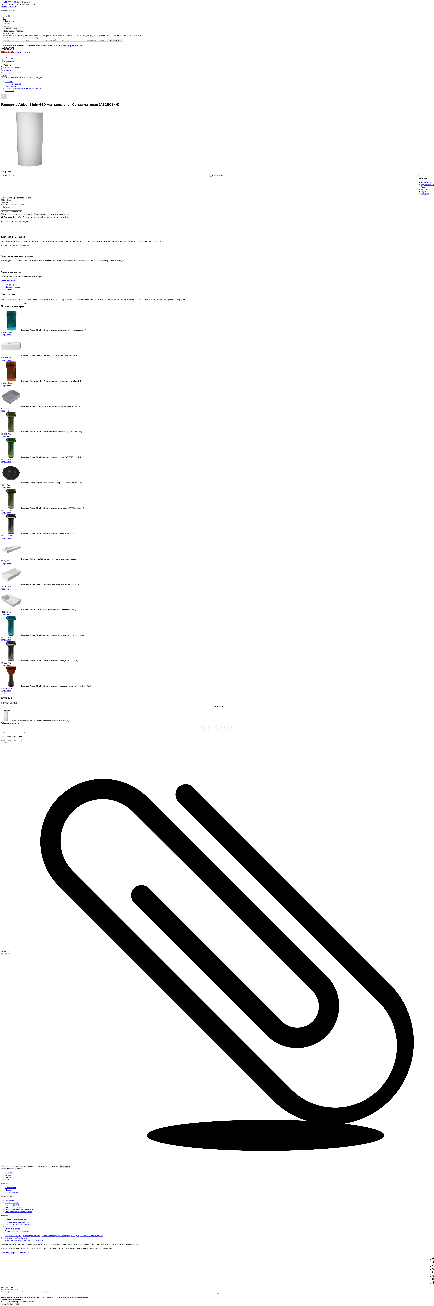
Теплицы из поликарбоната (17, 1224)
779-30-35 (8, 2)
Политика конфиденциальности (19, 1209)
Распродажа (37, 78)
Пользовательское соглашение (18, 1212)
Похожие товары (12, 287)
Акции (3, 78)
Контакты (19, 78)
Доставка (28, 78)
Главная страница (22, 52)
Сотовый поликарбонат (15, 1220)
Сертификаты (11, 1192)
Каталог (9, 1173)
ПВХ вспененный (12, 1229)
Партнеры (10, 78)
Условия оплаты (12, 1203)
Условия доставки (13, 1205)
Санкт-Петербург (23, 2)
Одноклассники (7, 1240)
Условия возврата (8, 281)
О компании (10, 1188)
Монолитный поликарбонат (17, 1222)
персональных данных (79, 1297)
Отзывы (8, 289)
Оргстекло (10, 1227)
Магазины (9, 1200)
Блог (7, 1180)
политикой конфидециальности (71, 46)
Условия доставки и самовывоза (15, 245)
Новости (9, 1190)
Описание (9, 285)
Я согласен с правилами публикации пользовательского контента (31, 1166)
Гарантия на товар (13, 1207)
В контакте (5, 1238)
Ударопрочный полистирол (17, 1231)
